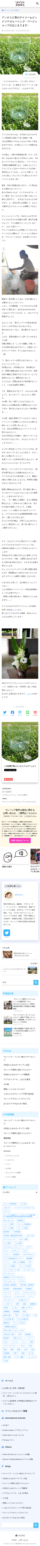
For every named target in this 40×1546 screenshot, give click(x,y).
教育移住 (20, 1220)
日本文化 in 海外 (8, 1334)
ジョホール (10, 1160)
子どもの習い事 (8, 1319)
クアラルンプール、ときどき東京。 (15, 795)
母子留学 (6, 1289)
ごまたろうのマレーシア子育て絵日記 (19, 1094)
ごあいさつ (7, 1208)
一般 (34, 1315)
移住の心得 (7, 1315)
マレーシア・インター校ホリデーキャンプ (20, 1058)
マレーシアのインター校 (11, 1270)
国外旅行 (6, 1338)
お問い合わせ (23, 1540)
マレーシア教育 (8, 1228)
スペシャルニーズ (9, 1239)
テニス (5, 1251)
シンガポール (7, 1304)
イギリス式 (30, 1236)
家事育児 (6, 1323)
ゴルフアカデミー (29, 1254)
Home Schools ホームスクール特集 (16, 1454)
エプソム (6, 1211)
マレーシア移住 (23, 1228)
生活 (32, 1349)
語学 (17, 1304)
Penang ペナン (8, 1440)
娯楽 (18, 1349)
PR (30, 1262)
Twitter (7, 937)
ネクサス (22, 1281)
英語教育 (33, 1304)
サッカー (6, 1254)
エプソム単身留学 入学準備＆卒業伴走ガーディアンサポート (20, 1402)
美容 (31, 1342)
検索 (35, 1525)
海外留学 (16, 1254)
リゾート (30, 1338)
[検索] (35, 982)
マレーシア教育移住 (24, 1224)
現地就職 (16, 1311)
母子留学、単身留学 (27, 1285)
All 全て (6, 1425)
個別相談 (29, 1258)
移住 (24, 1311)
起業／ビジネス (27, 1308)
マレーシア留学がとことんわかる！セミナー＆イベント (20, 1144)
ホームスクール (28, 1270)
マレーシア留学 (8, 1224)
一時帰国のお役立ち (9, 1327)
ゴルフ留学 (18, 1243)
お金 (30, 1345)
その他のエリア (23, 1300)
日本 (19, 1334)
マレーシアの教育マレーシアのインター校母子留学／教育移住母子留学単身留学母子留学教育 (19, 1215)
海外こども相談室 (19, 1262)
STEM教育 (16, 1232)
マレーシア (7, 1292)
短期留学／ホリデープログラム (13, 1277)
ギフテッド (15, 1251)
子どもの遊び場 (23, 1319)
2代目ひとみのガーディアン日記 (16, 1065)
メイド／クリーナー (9, 1345)
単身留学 (29, 1289)
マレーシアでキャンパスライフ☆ (17, 1099)
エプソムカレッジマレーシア (12, 1247)
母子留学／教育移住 (9, 1285)
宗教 (11, 1349)
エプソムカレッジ (9, 1281)
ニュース (15, 1342)
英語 (24, 1304)
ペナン (8, 1164)
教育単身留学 (17, 1289)
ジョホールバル (20, 1296)
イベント (7, 802)
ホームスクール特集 (13, 1173)
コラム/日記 (25, 1315)
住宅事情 (6, 1353)
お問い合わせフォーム (20, 840)
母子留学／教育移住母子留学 (12, 1236)
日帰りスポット (18, 1338)
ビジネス (33, 802)
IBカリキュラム (8, 1220)
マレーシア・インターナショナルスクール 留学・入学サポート (20, 1394)
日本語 (5, 1308)
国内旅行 (28, 1334)
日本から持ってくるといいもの (13, 1330)
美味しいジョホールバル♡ (14, 1089)
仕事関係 (6, 1311)
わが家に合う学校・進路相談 (14, 1388)
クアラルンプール (20, 802)
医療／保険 (7, 1357)
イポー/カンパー (8, 1300)
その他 (6, 1084)
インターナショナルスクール (24, 1208)
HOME (21, 1535)
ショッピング (31, 1357)
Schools (7, 1151)
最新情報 (7, 1138)
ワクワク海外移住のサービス (12, 1258)
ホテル (5, 1342)
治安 (25, 1349)
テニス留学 (7, 1243)
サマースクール (8, 1273)
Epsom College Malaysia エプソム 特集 (18, 1459)
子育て (15, 1353)
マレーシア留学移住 (9, 1204)
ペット (24, 1342)
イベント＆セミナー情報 (16, 1411)
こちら (15, 610)
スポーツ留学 (23, 1239)
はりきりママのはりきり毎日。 (16, 1104)
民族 (4, 1349)
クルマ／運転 (19, 1357)
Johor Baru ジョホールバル (13, 1435)
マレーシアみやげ (19, 1323)
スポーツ (29, 1247)
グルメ (23, 1345)
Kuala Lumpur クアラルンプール (15, 1430)
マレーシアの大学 (25, 1266)
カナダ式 (23, 1204)
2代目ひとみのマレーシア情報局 (16, 1074)
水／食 (31, 1353)
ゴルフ (25, 1251)
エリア (17, 1292)
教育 (23, 1353)
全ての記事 (6, 792)
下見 (16, 1315)
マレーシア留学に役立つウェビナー (18, 1070)
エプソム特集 (11, 1177)
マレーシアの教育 (9, 1266)
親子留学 (6, 1232)
